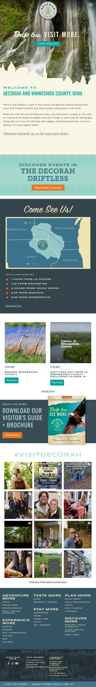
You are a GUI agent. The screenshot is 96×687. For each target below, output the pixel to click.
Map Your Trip (13, 305)
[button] (91, 4)
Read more (11, 380)
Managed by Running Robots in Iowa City (53, 684)
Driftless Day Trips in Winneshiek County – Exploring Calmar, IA (69, 374)
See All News (48, 390)
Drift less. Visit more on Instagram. (48, 581)
